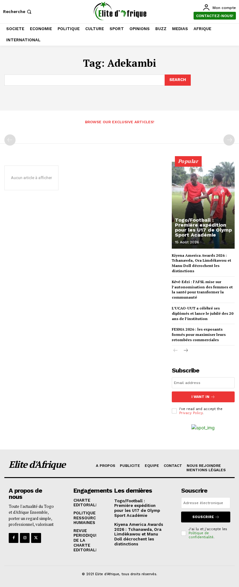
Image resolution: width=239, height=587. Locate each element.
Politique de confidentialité (201, 535)
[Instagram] (25, 538)
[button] (18, 12)
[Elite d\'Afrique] (120, 11)
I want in (200, 397)
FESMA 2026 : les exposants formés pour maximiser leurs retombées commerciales (199, 334)
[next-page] (186, 351)
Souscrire (203, 517)
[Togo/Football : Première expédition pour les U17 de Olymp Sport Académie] (203, 205)
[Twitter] (36, 538)
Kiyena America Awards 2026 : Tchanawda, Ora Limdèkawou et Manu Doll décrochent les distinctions (138, 534)
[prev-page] (10, 140)
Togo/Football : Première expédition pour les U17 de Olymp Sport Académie (203, 227)
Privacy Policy (191, 413)
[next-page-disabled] (229, 140)
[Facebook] (13, 538)
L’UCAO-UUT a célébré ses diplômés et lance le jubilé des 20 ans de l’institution (202, 313)
